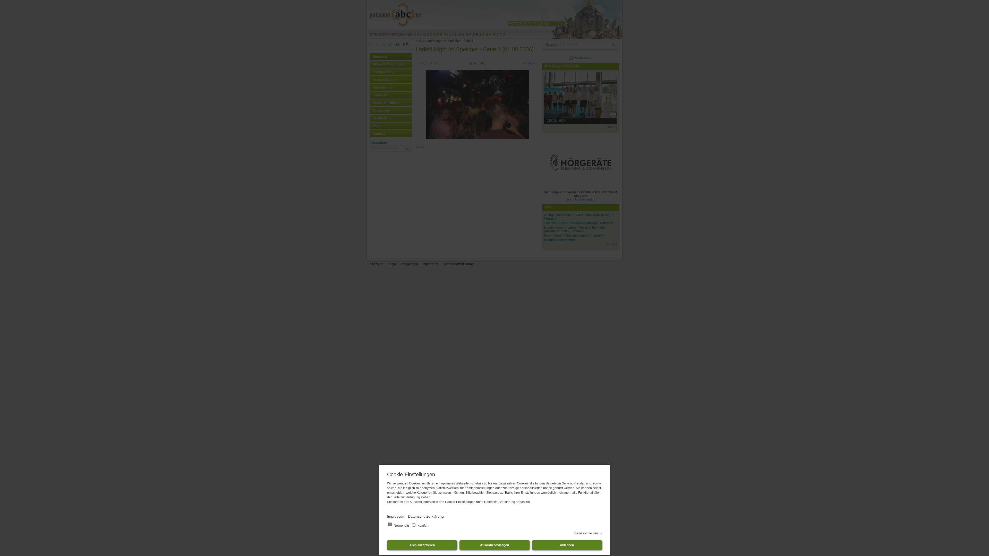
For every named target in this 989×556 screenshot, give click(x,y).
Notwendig (401, 525)
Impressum (396, 516)
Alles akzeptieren (422, 545)
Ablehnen (567, 545)
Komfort (422, 525)
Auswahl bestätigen (494, 545)
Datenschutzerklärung (426, 516)
